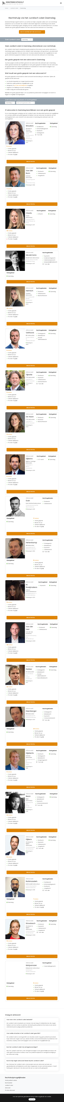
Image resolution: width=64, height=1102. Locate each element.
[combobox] (27, 39)
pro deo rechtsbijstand (20, 85)
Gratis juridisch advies (11, 1080)
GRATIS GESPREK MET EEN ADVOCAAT (30, 32)
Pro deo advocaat (10, 1090)
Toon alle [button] (39, 135)
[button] (33, 139)
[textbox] (25, 103)
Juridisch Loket (14, 8)
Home (6, 8)
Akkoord (32, 1099)
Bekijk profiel (30, 161)
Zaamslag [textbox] (25, 39)
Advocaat (7, 1088)
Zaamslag (23, 8)
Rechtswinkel (8, 1083)
